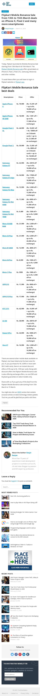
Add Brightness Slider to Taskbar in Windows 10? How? (21, 546)
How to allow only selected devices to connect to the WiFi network (22, 536)
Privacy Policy (25, 693)
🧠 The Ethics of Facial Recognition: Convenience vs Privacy (21, 636)
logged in (14, 481)
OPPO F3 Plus (7, 297)
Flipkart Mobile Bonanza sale (12, 69)
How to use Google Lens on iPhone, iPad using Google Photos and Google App (23, 523)
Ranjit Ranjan (9, 28)
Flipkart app (20, 82)
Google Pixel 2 (8, 146)
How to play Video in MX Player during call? (23, 502)
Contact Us (14, 693)
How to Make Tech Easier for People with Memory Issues (24, 433)
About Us (5, 693)
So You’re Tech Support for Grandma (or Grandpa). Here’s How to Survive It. (23, 598)
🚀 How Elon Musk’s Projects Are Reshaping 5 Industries (25, 442)
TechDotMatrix (22, 690)
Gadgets (5, 11)
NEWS (19, 392)
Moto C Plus (7, 272)
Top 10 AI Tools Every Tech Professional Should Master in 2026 (24, 425)
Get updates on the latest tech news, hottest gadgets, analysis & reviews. (19, 669)
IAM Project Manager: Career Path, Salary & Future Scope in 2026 (24, 417)
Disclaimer (35, 693)
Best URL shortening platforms (20, 496)
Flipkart (5, 403)
